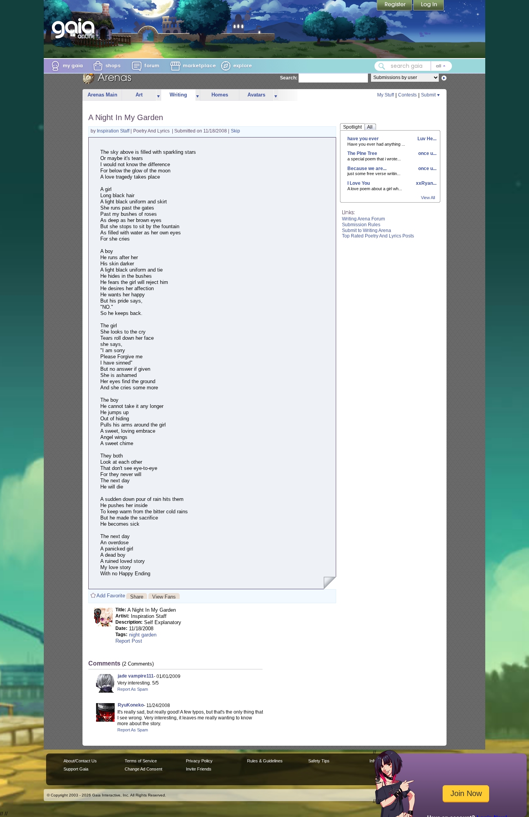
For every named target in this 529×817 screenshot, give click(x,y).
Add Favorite (110, 596)
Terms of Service (141, 761)
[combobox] (413, 66)
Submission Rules (361, 224)
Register (395, 6)
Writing (178, 95)
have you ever (363, 138)
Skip (235, 131)
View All (428, 197)
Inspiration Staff (114, 131)
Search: (288, 78)
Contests (407, 95)
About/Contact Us (80, 761)
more (158, 95)
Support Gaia (76, 769)
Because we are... (366, 168)
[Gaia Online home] (75, 28)
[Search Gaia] (382, 66)
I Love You (358, 183)
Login (428, 6)
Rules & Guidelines (265, 761)
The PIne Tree (362, 153)
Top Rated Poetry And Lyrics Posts (378, 236)
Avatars (256, 95)
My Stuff (385, 95)
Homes (219, 95)
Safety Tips (319, 761)
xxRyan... (425, 183)
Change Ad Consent (143, 769)
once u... (426, 153)
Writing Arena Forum (363, 219)
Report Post (128, 641)
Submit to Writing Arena (366, 230)
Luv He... (426, 138)
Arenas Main (102, 95)
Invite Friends (198, 769)
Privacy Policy (199, 761)
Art (139, 95)
